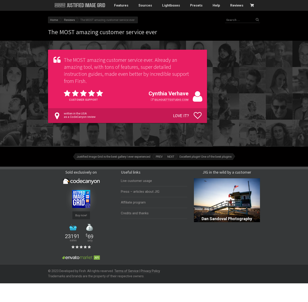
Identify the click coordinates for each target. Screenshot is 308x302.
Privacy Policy (150, 271)
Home (54, 20)
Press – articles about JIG (140, 192)
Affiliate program (133, 202)
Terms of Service (126, 271)
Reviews (69, 20)
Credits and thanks (135, 213)
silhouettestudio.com (171, 99)
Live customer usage (136, 181)
